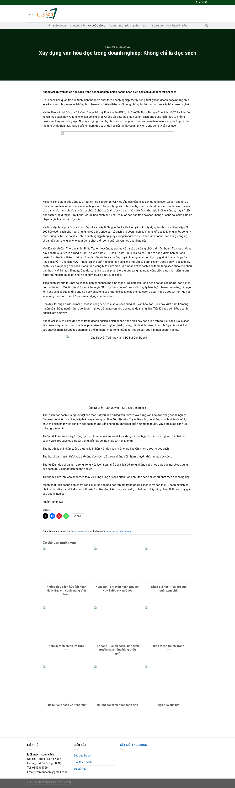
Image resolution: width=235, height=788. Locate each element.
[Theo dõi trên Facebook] (196, 2)
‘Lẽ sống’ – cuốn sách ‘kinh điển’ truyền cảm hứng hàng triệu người (117, 649)
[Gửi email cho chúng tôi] (203, 2)
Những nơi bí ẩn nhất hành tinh (117, 705)
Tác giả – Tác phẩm (119, 25)
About (67, 782)
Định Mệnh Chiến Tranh (168, 646)
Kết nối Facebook (133, 745)
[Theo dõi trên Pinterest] (206, 2)
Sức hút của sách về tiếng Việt (66, 705)
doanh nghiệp (112, 531)
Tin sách (73, 25)
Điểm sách (59, 25)
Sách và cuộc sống (93, 25)
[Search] (206, 25)
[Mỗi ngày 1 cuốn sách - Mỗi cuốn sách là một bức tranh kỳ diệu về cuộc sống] (42, 13)
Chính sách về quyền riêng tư (44, 782)
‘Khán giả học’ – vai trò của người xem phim (168, 588)
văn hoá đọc (126, 531)
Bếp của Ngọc (82, 755)
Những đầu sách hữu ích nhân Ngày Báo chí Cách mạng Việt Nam (66, 590)
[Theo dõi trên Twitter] (200, 2)
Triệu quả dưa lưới (168, 705)
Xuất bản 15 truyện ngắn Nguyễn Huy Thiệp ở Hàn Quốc (117, 588)
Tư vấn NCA (81, 768)
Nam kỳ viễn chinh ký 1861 (66, 646)
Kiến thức (139, 25)
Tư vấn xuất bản (176, 25)
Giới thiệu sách (83, 762)
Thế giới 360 (156, 25)
